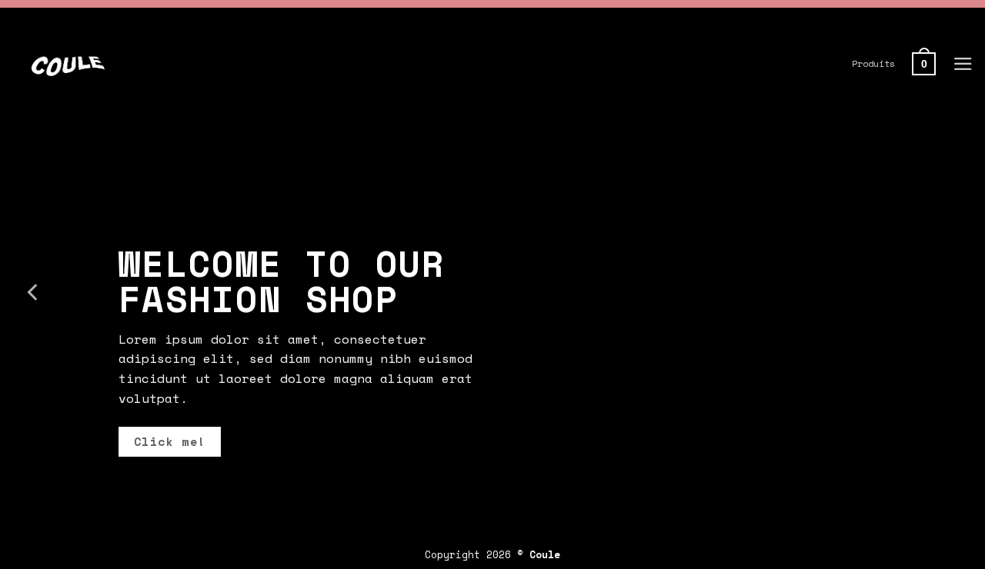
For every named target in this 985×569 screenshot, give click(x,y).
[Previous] (34, 292)
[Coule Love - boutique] (193, 64)
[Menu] (963, 64)
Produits (873, 63)
